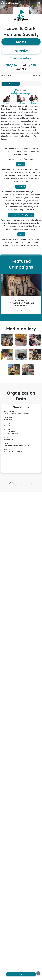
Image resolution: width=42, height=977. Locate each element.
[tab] (10, 84)
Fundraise (20, 186)
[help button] (38, 973)
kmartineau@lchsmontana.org (16, 445)
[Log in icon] (39, 3)
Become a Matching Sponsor (21, 215)
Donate (21, 164)
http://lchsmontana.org (13, 451)
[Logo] (9, 2)
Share (21, 234)
